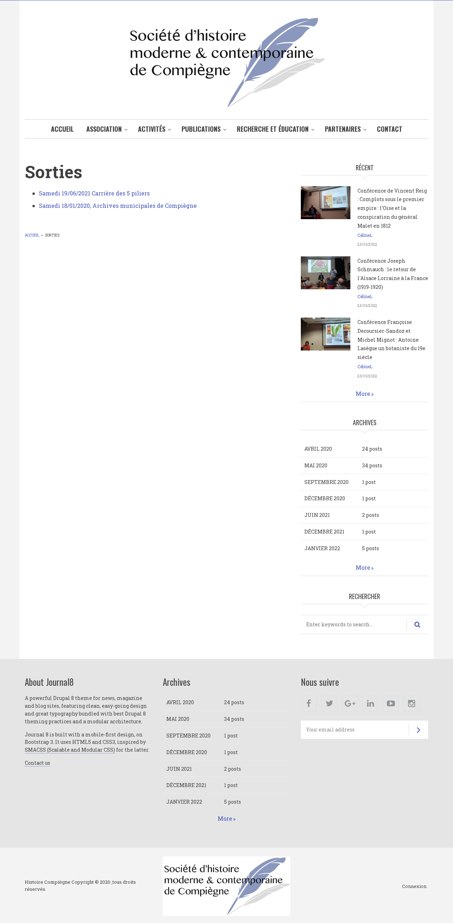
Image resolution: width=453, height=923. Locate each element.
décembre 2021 (324, 531)
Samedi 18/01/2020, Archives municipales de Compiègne (118, 205)
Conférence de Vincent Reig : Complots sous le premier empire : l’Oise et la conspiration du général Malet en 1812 (392, 208)
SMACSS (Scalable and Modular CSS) (70, 749)
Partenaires (343, 128)
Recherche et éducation (273, 128)
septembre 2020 (326, 482)
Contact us (37, 762)
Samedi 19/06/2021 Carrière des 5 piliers (94, 193)
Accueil (62, 128)
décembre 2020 (324, 498)
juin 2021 (317, 515)
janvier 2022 (322, 548)
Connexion (414, 886)
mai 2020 (315, 465)
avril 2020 (318, 448)
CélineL (364, 235)
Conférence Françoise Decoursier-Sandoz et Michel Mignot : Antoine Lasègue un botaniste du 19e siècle (391, 339)
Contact (389, 128)
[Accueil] (226, 61)
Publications (201, 128)
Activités (151, 128)
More (363, 393)
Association (104, 128)
